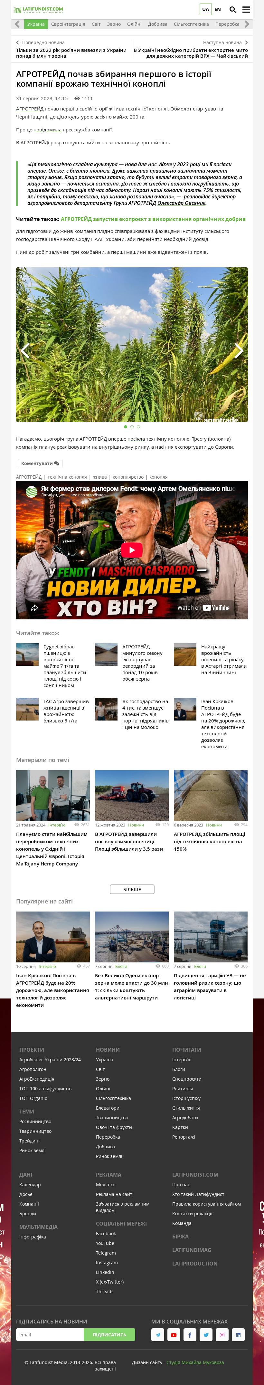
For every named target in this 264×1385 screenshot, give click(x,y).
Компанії (29, 1204)
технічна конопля (67, 477)
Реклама (108, 1174)
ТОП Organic (33, 1098)
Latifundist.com (195, 1174)
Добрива (105, 1146)
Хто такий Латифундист (198, 1194)
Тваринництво (35, 1131)
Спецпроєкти (187, 1079)
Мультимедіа (38, 1226)
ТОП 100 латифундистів (45, 1088)
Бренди (27, 1213)
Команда (182, 1223)
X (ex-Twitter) (110, 1282)
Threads (105, 1291)
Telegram (106, 1253)
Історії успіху (186, 1098)
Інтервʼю (57, 825)
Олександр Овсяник (181, 202)
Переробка (108, 1137)
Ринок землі (32, 1150)
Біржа (180, 1236)
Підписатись (109, 1335)
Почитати (186, 1049)
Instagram (107, 1262)
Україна (104, 1059)
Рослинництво (35, 1121)
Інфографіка (32, 1237)
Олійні (103, 1088)
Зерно (102, 1079)
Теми (26, 1111)
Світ (100, 1069)
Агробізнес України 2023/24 (50, 1059)
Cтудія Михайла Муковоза (195, 1362)
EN (217, 9)
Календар (30, 1184)
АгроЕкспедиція (36, 1079)
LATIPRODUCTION (195, 1263)
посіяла (136, 438)
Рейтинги (182, 1088)
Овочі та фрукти (114, 1127)
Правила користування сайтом (206, 1204)
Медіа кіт (106, 1184)
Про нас (181, 1184)
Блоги (121, 966)
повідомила (47, 129)
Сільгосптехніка (113, 1098)
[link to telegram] (157, 1334)
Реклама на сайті (115, 1194)
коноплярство (128, 477)
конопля (158, 477)
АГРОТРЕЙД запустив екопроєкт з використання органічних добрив (153, 219)
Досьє (25, 1194)
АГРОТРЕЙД (29, 108)
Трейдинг (29, 1141)
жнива (100, 477)
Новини (136, 825)
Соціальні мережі (121, 1223)
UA (205, 9)
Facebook (106, 1233)
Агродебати (185, 1117)
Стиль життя (186, 1108)
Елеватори (107, 1108)
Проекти (31, 1049)
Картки (180, 1127)
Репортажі (183, 1137)
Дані (25, 1174)
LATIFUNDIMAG (192, 1250)
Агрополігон (32, 1069)
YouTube (105, 1243)
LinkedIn (105, 1272)
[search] (232, 9)
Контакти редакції (192, 1213)
